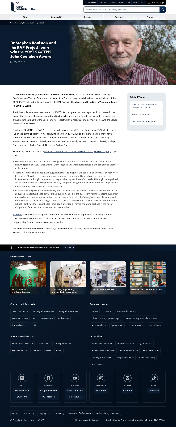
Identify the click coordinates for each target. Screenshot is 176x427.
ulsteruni (127, 390)
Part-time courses (19, 318)
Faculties (37, 350)
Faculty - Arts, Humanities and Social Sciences (143, 105)
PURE (34, 325)
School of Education (140, 113)
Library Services (136, 324)
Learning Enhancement (101, 357)
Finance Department (128, 350)
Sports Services (117, 324)
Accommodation (98, 324)
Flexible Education (150, 350)
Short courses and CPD (42, 318)
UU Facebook (48, 397)
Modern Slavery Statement (107, 413)
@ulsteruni (153, 390)
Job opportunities (63, 343)
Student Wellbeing (146, 357)
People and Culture (124, 357)
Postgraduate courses (67, 311)
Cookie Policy (58, 413)
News (47, 350)
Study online (62, 318)
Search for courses (20, 311)
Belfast (94, 311)
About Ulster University (22, 343)
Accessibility (28, 413)
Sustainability (97, 364)
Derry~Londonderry (124, 311)
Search (163, 9)
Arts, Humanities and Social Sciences (21, 290)
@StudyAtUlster (22, 390)
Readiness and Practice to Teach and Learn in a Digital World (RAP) (77, 151)
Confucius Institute (124, 343)
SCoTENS (17, 214)
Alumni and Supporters (101, 343)
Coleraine (106, 311)
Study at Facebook (48, 390)
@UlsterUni (20, 396)
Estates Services (154, 324)
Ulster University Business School (146, 289)
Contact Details (44, 343)
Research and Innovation (143, 120)
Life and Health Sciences (102, 289)
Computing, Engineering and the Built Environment (64, 290)
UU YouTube (75, 397)
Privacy (15, 413)
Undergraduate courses (43, 311)
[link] (28, 278)
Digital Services (144, 343)
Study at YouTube (75, 390)
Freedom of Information (80, 413)
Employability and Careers (102, 350)
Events (58, 350)
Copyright (43, 413)
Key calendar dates (20, 350)
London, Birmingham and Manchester (141, 318)
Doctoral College (18, 324)
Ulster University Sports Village (105, 318)
